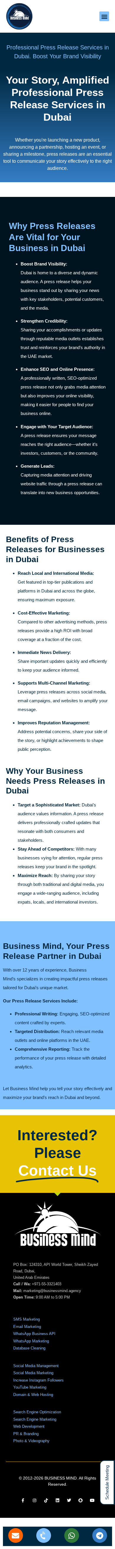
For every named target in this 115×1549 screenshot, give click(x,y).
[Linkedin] (57, 1500)
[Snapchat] (80, 1500)
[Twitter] (69, 1500)
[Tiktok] (46, 1500)
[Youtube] (92, 1500)
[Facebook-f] (23, 1500)
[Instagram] (34, 1500)
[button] (104, 16)
